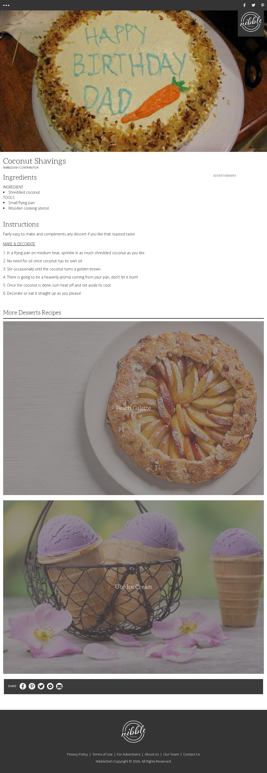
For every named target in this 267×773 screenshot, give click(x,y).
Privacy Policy (77, 754)
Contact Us (191, 754)
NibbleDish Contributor (21, 167)
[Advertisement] (225, 210)
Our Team (171, 754)
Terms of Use (102, 754)
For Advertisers (128, 754)
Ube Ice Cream (133, 587)
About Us (152, 754)
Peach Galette (133, 408)
